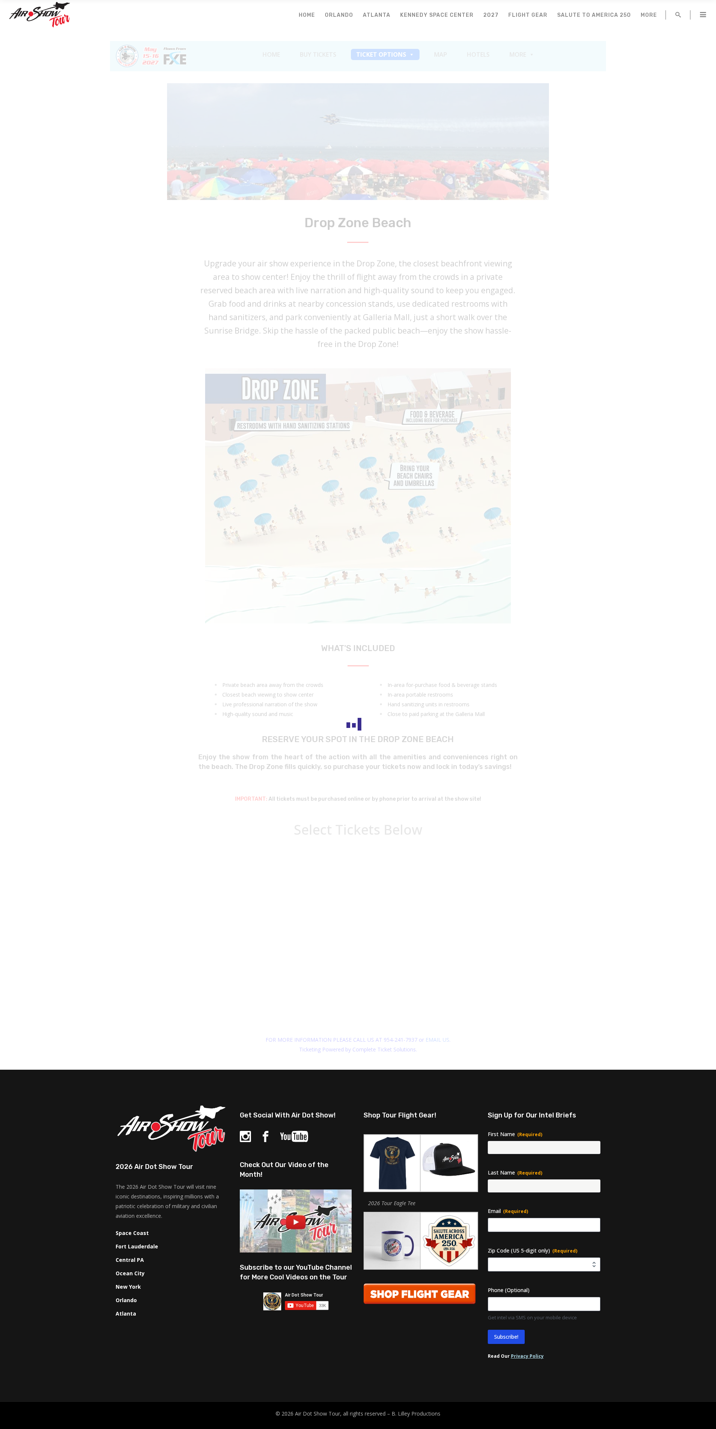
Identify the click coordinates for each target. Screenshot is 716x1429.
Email (508, 1210)
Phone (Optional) (509, 1290)
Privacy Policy (527, 1356)
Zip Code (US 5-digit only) (532, 1250)
